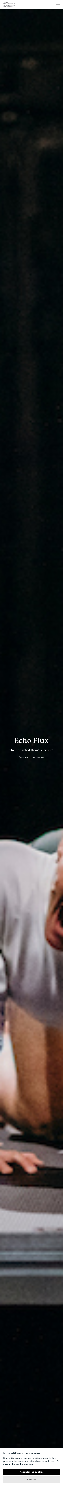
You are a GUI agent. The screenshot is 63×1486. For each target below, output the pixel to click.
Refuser (31, 1479)
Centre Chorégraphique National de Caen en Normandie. (9, 4)
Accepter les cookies (32, 1472)
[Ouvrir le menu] (58, 4)
